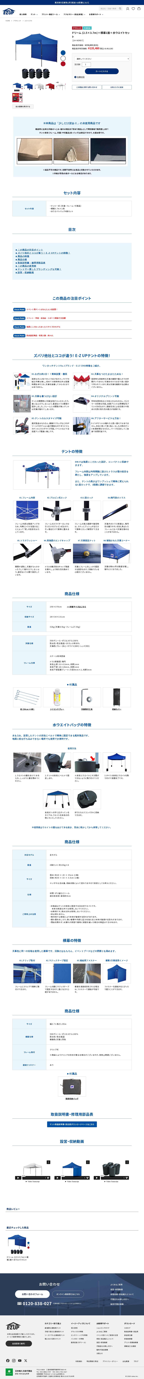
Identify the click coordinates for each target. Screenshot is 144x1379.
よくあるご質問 (116, 1284)
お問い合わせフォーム (32, 1294)
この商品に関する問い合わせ (86, 87)
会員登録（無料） (18, 1343)
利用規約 (78, 1361)
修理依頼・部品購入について (122, 1294)
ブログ (136, 1361)
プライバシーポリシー (110, 1361)
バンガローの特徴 (77, 1339)
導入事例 (23, 14)
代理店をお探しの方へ (119, 1299)
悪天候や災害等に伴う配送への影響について (72, 2)
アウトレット (17, 21)
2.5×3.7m (28, 21)
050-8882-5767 (45, 1372)
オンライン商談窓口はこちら (68, 1294)
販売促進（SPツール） (78, 1342)
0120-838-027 (37, 1303)
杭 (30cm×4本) (27, 709)
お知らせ (100, 1353)
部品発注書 (128, 1335)
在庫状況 (81, 77)
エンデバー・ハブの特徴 (79, 1335)
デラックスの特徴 (77, 1331)
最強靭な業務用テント (53, 1328)
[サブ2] (17, 93)
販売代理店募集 (117, 1304)
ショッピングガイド (103, 1328)
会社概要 (126, 1361)
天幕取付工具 (87, 709)
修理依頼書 (128, 1339)
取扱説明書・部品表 (131, 1331)
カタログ (127, 1328)
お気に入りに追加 (116, 87)
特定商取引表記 (92, 1361)
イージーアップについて (80, 1323)
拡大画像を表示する (23, 106)
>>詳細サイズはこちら (76, 606)
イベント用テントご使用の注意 (107, 1335)
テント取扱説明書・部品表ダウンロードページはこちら (72, 1124)
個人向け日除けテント (53, 1339)
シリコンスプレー (57, 709)
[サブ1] (61, 83)
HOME (8, 21)
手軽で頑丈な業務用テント (54, 1331)
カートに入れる (102, 71)
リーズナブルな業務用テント (55, 1335)
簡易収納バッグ (72, 1098)
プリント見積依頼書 (131, 1342)
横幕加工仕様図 (130, 1346)
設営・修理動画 (116, 1289)
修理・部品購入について (105, 1339)
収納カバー (116, 709)
